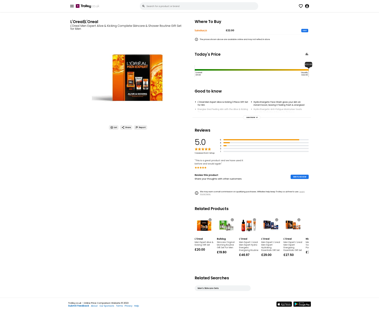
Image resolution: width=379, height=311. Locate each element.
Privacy (128, 305)
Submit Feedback (78, 305)
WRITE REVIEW (299, 177)
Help (136, 305)
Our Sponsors (106, 305)
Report (142, 127)
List (115, 127)
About (94, 305)
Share (128, 127)
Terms (119, 305)
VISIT (305, 30)
